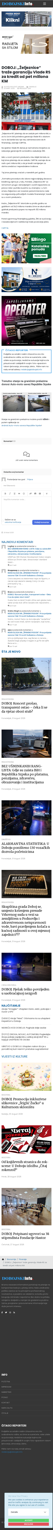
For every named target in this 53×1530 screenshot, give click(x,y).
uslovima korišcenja (13, 522)
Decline (28, 1524)
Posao (5, 1397)
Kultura (6, 1095)
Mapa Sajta (7, 1408)
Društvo (6, 839)
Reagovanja (8, 699)
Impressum (6, 1387)
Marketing (6, 1392)
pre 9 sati (13, 606)
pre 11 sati (13, 625)
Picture (35, 493)
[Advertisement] (26, 1341)
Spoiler (46, 493)
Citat (19, 493)
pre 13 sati (13, 646)
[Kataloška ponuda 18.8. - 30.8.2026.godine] (26, 248)
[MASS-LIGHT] (26, 44)
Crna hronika (9, 985)
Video (39, 493)
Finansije (32, 87)
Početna (6, 1381)
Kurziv (9, 493)
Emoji (23, 493)
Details (14, 1512)
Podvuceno (14, 493)
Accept (29, 1520)
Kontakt (6, 1402)
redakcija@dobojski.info (31, 369)
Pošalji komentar (41, 522)
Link (30, 493)
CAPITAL (5, 228)
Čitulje (5, 1413)
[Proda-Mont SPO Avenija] (26, 19)
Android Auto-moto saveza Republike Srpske (21, 425)
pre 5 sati (13, 587)
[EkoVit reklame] (26, 321)
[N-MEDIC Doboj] (26, 279)
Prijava (30, 479)
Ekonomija (11, 1259)
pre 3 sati (13, 565)
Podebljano (5, 493)
